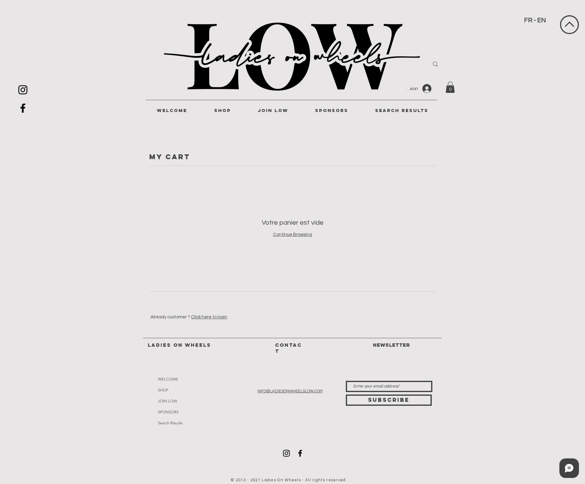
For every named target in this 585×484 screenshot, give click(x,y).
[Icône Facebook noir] (23, 108)
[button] (450, 87)
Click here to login (209, 317)
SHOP (163, 390)
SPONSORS (168, 412)
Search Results (170, 423)
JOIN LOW (167, 401)
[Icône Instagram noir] (23, 90)
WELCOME (168, 379)
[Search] (435, 64)
